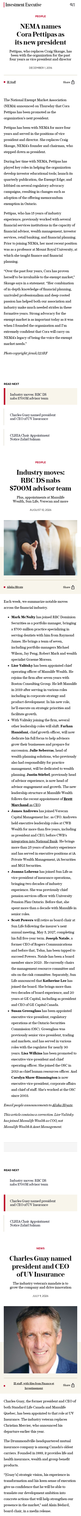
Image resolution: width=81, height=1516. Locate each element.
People (40, 16)
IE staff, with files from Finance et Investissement (34, 1386)
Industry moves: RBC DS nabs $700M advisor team (29, 396)
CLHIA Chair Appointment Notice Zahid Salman (30, 437)
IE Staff (11, 82)
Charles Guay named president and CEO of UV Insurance (33, 417)
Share (66, 82)
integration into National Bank (34, 841)
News (40, 1248)
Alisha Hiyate (15, 586)
